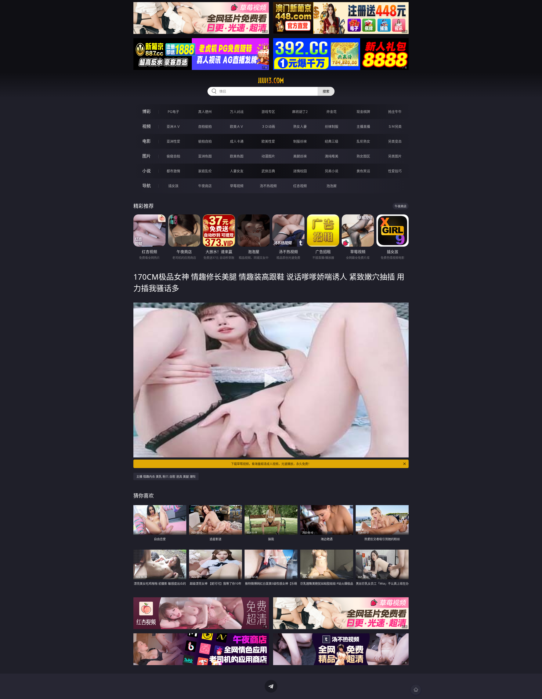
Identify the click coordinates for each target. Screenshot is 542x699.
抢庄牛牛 (395, 111)
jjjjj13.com (271, 80)
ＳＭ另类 (395, 126)
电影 (146, 141)
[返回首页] (416, 690)
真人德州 (205, 111)
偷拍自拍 (205, 141)
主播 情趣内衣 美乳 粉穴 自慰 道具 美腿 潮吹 (166, 476)
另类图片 (395, 156)
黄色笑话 (363, 171)
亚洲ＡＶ (173, 126)
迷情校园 (300, 171)
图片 (146, 156)
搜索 (326, 91)
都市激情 (173, 171)
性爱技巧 (395, 171)
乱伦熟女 (363, 141)
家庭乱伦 (205, 171)
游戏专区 (268, 111)
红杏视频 (300, 185)
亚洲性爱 (173, 141)
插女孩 (173, 185)
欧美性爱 (268, 141)
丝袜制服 (331, 126)
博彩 (146, 111)
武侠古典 (268, 171)
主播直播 (363, 126)
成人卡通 (236, 141)
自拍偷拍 (205, 126)
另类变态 (395, 141)
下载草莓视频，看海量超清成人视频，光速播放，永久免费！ (271, 464)
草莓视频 (236, 185)
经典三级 (331, 141)
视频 (146, 126)
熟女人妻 (300, 126)
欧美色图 (236, 156)
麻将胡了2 (300, 111)
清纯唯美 (331, 156)
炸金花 (331, 111)
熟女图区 (363, 156)
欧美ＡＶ (236, 126)
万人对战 (236, 111)
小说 (146, 171)
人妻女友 (236, 171)
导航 (146, 186)
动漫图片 (268, 156)
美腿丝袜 (300, 156)
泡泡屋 (331, 185)
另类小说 (331, 171)
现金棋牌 (363, 111)
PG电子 (173, 111)
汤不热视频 (268, 185)
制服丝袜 (300, 141)
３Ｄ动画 (268, 126)
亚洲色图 (205, 156)
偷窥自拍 (173, 156)
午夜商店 (205, 185)
